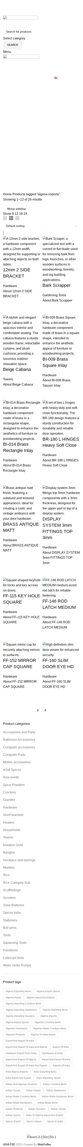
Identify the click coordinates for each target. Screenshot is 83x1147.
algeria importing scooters (20, 1016)
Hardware (10, 807)
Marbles (9, 867)
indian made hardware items (58, 1096)
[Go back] (8, 84)
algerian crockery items (48, 1022)
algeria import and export (40, 997)
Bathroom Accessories (19, 739)
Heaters (8, 822)
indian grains (33, 1090)
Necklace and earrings (19, 860)
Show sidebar (16, 208)
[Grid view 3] (11, 218)
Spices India (12, 912)
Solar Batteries (13, 905)
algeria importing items (55, 1009)
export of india (61, 1047)
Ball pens (10, 927)
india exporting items (45, 1071)
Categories (14, 104)
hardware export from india (21, 1053)
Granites (9, 799)
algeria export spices (48, 991)
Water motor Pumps (17, 965)
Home (7, 194)
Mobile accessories (17, 762)
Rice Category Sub (16, 882)
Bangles (9, 852)
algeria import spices (17, 1022)
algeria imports (48, 1016)
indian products (14, 1109)
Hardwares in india (52, 1053)
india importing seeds (49, 1078)
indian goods (13, 1090)
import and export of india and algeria (26, 1065)
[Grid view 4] (17, 218)
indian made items (48, 1102)
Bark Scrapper (57, 285)
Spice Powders (14, 785)
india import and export (18, 1078)
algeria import (13, 997)
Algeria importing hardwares (21, 1009)
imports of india (61, 1065)
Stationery (10, 920)
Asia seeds (11, 777)
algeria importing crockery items (23, 1003)
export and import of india (20, 1040)
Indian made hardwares (19, 1102)
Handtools (10, 950)
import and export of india (56, 1059)
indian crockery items (55, 1084)
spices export (13, 1121)
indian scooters (37, 1109)
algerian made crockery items (49, 1028)
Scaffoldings (12, 890)
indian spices (13, 1115)
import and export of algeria (21, 1059)
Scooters (9, 897)
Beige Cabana (17, 369)
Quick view (8, 304)
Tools (7, 935)
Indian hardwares (56, 1090)
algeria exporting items (18, 991)
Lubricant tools (13, 958)
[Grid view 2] (5, 218)
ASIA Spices (12, 770)
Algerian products (15, 1034)
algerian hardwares (17, 1028)
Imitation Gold (13, 845)
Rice (6, 875)
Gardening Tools (15, 942)
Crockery (9, 792)
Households (11, 830)
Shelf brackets (13, 815)
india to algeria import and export (44, 1115)
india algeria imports (17, 1071)
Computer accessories (19, 747)
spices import (33, 1121)
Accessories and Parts (19, 732)
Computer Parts (14, 754)
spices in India (55, 1121)
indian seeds (58, 1109)
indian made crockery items (21, 1096)
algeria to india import (43, 1034)
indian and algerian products (21, 1084)
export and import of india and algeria (26, 1047)
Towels (8, 837)
